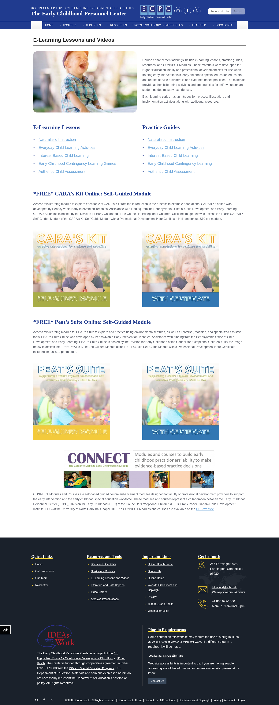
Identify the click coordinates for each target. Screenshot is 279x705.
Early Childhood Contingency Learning (180, 163)
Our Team (41, 578)
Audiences (93, 25)
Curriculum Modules (103, 571)
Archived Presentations (105, 599)
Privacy (152, 597)
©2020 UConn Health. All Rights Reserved (90, 700)
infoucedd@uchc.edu (224, 587)
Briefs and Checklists (103, 564)
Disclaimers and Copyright (194, 700)
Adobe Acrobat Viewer (165, 641)
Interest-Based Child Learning (64, 155)
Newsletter (41, 585)
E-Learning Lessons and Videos (110, 578)
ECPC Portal (225, 25)
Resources (118, 25)
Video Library (99, 592)
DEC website (205, 509)
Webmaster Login (158, 610)
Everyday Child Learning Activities (67, 147)
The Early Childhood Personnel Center (78, 13)
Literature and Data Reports (108, 585)
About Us (69, 25)
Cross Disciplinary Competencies (157, 25)
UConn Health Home (160, 564)
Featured (199, 25)
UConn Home (156, 578)
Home (49, 25)
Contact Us (154, 571)
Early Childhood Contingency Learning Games (77, 163)
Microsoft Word (192, 641)
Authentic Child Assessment (62, 171)
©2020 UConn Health (160, 604)
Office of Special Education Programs (91, 668)
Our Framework (44, 571)
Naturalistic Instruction (57, 139)
